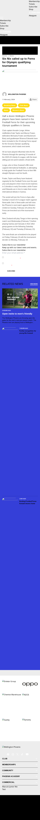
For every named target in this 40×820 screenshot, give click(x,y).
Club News (24, 105)
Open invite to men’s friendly (17, 314)
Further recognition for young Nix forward (27, 332)
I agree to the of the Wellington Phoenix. (17, 257)
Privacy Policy (20, 256)
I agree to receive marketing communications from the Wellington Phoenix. (18, 263)
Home (4, 56)
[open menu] (1, 18)
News (12, 56)
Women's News (18, 110)
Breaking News (9, 105)
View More (34, 284)
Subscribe (11, 271)
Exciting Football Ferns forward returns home (27, 502)
